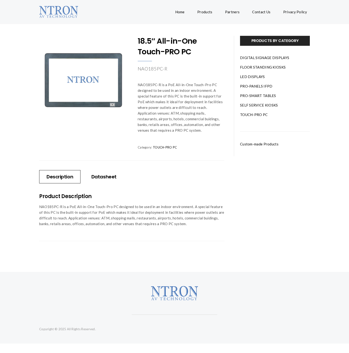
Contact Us (261, 12)
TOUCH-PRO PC (165, 147)
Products (204, 12)
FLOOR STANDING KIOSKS (263, 67)
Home (180, 12)
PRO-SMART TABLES (258, 95)
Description (60, 176)
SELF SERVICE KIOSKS (259, 105)
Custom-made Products (259, 144)
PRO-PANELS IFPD (256, 86)
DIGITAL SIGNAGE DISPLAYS (264, 58)
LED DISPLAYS (252, 76)
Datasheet (104, 176)
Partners (232, 12)
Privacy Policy (295, 12)
